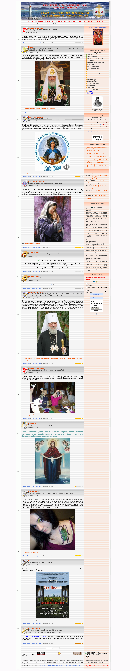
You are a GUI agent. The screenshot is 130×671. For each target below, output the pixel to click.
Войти (89, 55)
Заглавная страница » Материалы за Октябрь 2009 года (41, 24)
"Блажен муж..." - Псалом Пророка (41, 278)
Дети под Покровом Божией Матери (42, 29)
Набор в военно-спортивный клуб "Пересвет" (96, 176)
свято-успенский (77, 358)
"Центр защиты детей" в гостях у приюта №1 (46, 370)
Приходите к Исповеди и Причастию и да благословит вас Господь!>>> (60, 665)
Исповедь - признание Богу (94, 150)
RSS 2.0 (90, 93)
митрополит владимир (32, 358)
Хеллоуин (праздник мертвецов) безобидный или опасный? (96, 196)
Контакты (90, 91)
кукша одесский (66, 358)
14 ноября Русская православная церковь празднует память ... (96, 163)
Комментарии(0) (36, 43)
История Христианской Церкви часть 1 (43, 253)
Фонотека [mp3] (34, 252)
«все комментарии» (96, 200)
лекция (27, 620)
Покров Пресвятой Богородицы (40, 425)
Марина (94, 174)
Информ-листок (34, 491)
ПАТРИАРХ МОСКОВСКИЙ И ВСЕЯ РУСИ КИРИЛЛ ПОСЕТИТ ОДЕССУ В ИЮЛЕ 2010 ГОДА (55, 49)
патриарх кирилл (30, 108)
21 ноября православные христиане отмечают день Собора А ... (96, 156)
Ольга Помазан (96, 179)
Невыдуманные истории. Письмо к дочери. (45, 183)
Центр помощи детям (36, 28)
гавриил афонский (44, 358)
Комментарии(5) (36, 556)
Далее (57, 648)
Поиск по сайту (93, 89)
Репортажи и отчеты (35, 117)
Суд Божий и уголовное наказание (41, 562)
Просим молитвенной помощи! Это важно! (45, 630)
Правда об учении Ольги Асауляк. (96, 191)
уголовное (33, 620)
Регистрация (92, 57)
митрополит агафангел (48, 108)
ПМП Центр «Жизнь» (36, 181)
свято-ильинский (56, 358)
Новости (31, 47)
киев (38, 173)
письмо (38, 108)
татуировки (34, 552)
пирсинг (27, 552)
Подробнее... (92, 667)
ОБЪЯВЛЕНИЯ (34, 628)
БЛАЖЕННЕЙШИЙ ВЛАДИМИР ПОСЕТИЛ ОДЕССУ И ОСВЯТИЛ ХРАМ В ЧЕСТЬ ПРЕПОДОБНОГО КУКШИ (55, 294)
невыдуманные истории (32, 244)
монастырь (25, 360)
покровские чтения (31, 173)
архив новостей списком (97, 133)
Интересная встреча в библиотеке (96, 165)
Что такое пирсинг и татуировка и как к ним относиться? (51, 493)
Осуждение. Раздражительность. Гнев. (96, 181)
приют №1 (32, 415)
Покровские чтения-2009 (38, 118)
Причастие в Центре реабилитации (97, 167)
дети (26, 415)
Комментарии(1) (36, 112)
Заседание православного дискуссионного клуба (96, 160)
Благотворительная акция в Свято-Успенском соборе (96, 148)
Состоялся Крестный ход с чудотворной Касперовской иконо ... (96, 152)
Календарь (32, 423)
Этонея (94, 189)
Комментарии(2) (36, 363)
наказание (40, 620)
